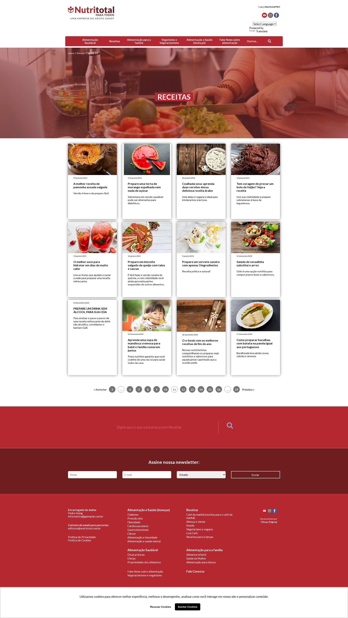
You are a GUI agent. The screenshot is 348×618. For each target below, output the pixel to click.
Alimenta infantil (196, 554)
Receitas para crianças (199, 536)
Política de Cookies (79, 540)
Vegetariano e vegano (199, 529)
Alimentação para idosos (201, 562)
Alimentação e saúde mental (144, 541)
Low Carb (192, 533)
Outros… (252, 41)
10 (165, 389)
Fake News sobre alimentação (145, 571)
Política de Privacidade (82, 537)
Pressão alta (135, 518)
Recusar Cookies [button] (160, 606)
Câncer (131, 533)
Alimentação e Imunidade (142, 537)
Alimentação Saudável (142, 550)
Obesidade (133, 522)
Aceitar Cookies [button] (187, 606)
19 (236, 389)
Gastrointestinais (138, 529)
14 (201, 389)
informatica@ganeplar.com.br (85, 516)
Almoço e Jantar (196, 521)
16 (218, 389)
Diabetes (132, 514)
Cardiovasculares (137, 526)
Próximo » (248, 389)
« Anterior (100, 389)
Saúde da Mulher (196, 558)
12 (183, 389)
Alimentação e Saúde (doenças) (148, 510)
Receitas (192, 510)
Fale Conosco (195, 571)
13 (192, 389)
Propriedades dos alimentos (144, 562)
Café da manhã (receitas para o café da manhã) (209, 516)
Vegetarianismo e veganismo (144, 575)
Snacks (190, 525)
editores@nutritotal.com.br (84, 528)
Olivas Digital (269, 521)
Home (71, 53)
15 (210, 389)
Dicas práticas (136, 554)
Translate (262, 31)
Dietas (131, 558)
